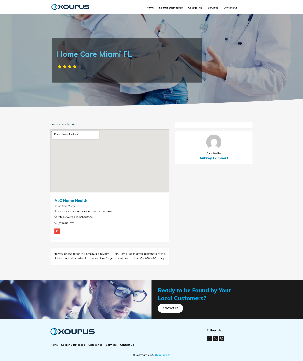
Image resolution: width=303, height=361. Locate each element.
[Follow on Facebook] (209, 338)
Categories (195, 7)
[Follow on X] (215, 338)
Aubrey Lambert (214, 158)
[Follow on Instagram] (221, 338)
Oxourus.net (162, 354)
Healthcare (68, 124)
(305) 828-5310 (66, 223)
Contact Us (231, 7)
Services (213, 7)
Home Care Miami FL (65, 206)
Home (150, 7)
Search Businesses (171, 7)
